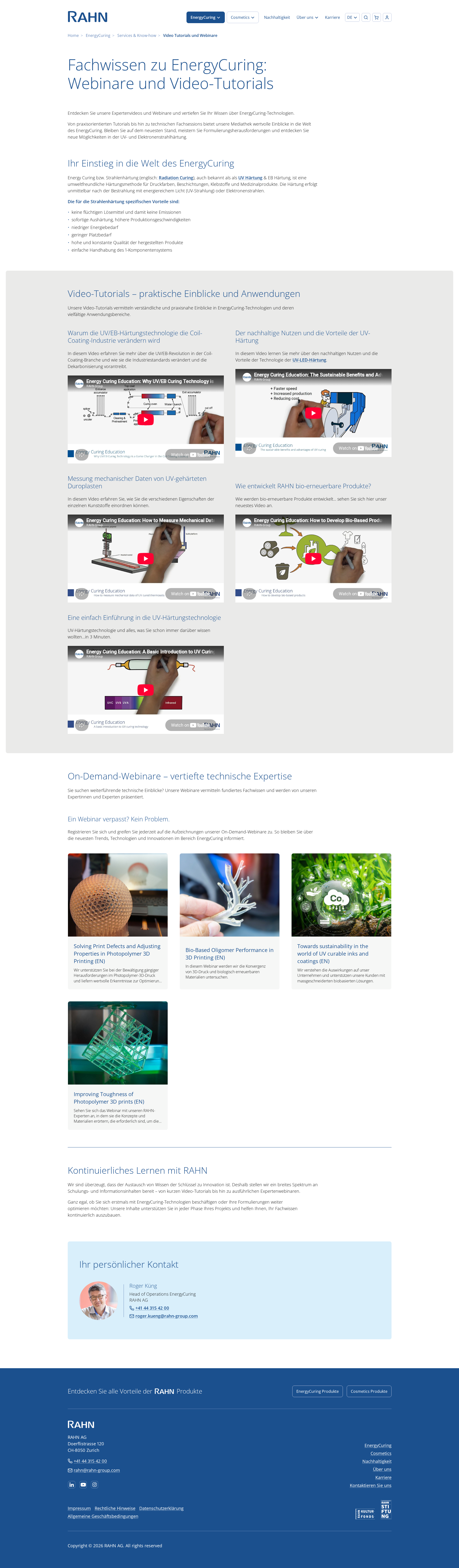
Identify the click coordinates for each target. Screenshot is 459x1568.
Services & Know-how (136, 35)
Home (73, 35)
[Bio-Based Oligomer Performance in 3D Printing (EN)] (229, 921)
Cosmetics (381, 1453)
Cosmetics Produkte (369, 1391)
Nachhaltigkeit (377, 1461)
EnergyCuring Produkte (317, 1391)
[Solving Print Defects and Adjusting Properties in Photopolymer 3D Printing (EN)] (118, 921)
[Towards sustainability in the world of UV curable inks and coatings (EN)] (341, 921)
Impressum (79, 1508)
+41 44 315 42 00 (90, 1461)
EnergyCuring (98, 35)
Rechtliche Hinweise (115, 1508)
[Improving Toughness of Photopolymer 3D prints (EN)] (118, 1065)
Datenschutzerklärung (161, 1508)
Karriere (383, 1477)
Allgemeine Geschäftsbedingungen (103, 1516)
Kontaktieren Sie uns (371, 1485)
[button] (352, 17)
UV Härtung (250, 178)
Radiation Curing (176, 178)
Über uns (382, 1469)
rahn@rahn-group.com (97, 1470)
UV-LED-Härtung (309, 360)
